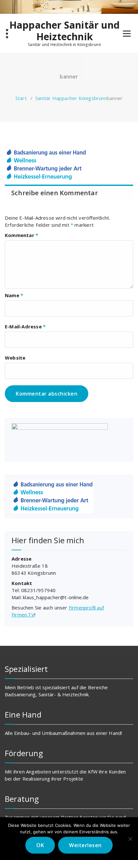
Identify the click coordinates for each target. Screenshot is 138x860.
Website (15, 357)
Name (14, 295)
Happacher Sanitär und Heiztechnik (64, 30)
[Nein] (130, 839)
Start (21, 98)
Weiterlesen (85, 845)
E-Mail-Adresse (25, 326)
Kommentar (21, 235)
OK (40, 845)
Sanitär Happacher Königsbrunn (71, 98)
